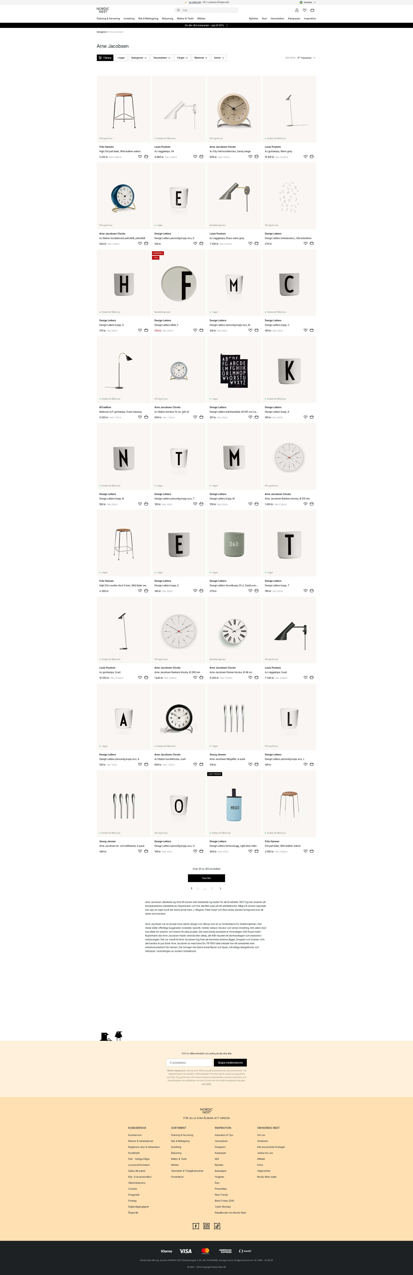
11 (212, 888)
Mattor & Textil (185, 18)
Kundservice (135, 1135)
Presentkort (177, 1176)
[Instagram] (206, 1225)
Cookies (132, 1188)
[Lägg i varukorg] (146, 156)
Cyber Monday (223, 1206)
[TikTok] (217, 1225)
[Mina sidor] (297, 10)
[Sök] (178, 10)
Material (199, 57)
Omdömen (262, 1141)
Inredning (129, 18)
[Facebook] (196, 1225)
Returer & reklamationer (140, 1141)
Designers (102, 32)
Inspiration (310, 18)
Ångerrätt (133, 1212)
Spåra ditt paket (136, 1170)
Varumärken (277, 18)
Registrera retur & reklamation (144, 1147)
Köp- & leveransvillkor (140, 1176)
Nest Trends (221, 1194)
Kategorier (137, 57)
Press (260, 1164)
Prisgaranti (133, 1194)
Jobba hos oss (265, 1153)
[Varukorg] (312, 10)
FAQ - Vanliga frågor (139, 1159)
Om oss (261, 1135)
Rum (264, 18)
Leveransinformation (139, 1164)
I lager (121, 57)
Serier (217, 57)
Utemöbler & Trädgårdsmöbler (187, 1170)
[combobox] (308, 2)
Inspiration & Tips (224, 1135)
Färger (180, 57)
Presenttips (221, 1188)
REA (217, 1159)
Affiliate (261, 1159)
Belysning (167, 18)
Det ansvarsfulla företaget (271, 1147)
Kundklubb (134, 1153)
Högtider (219, 1176)
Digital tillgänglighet (138, 1206)
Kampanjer (294, 18)
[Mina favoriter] (304, 10)
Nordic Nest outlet (266, 1176)
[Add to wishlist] (140, 156)
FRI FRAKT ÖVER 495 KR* (209, 2)
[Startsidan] (103, 10)
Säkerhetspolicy (137, 1182)
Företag (132, 1200)
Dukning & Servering (108, 18)
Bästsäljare (220, 1170)
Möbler (201, 18)
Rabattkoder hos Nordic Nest (230, 1212)
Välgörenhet (263, 1170)
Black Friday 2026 (224, 1200)
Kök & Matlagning (148, 18)
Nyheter (253, 18)
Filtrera (107, 57)
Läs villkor (206, 1084)
